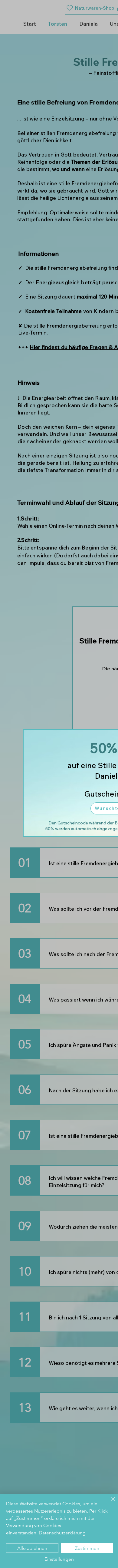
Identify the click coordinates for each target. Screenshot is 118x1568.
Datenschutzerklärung (62, 1533)
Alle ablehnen (32, 1548)
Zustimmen (87, 1548)
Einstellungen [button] (59, 1559)
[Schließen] (109, 1502)
